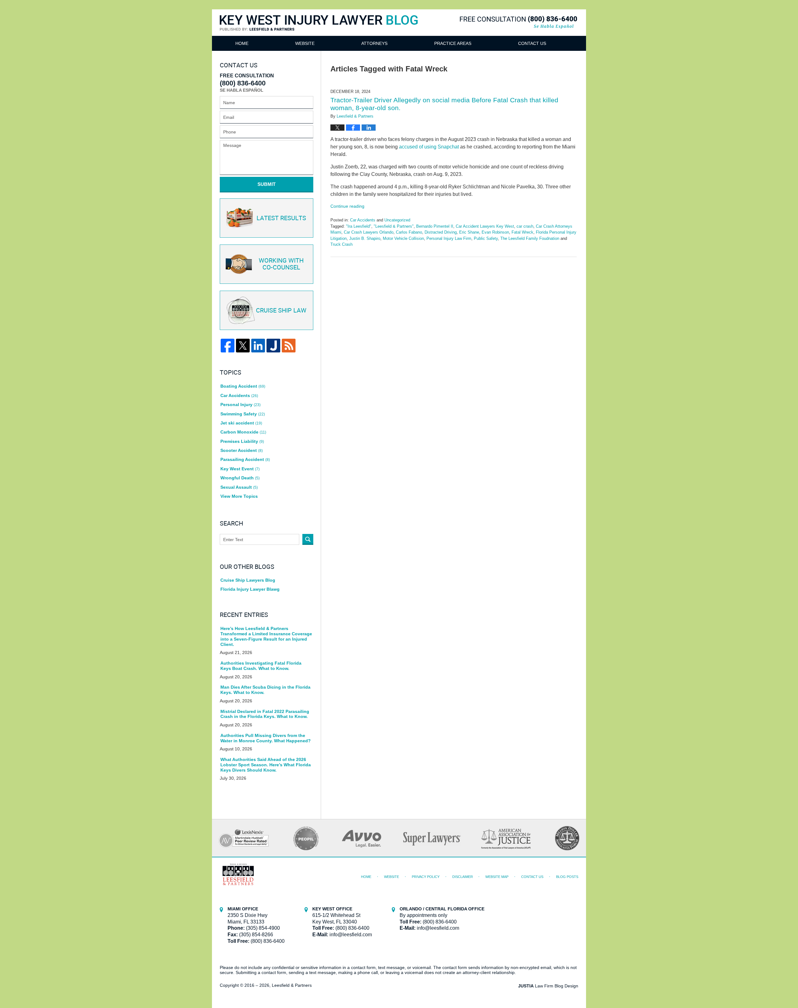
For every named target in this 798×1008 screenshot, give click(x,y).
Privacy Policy (426, 877)
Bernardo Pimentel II (434, 226)
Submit (266, 184)
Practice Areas (452, 43)
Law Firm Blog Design (548, 985)
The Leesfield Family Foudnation (529, 238)
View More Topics (239, 496)
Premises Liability (242, 441)
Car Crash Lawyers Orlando (368, 232)
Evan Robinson (495, 232)
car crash (525, 226)
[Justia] (273, 345)
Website (305, 43)
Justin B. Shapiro (364, 238)
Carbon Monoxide (243, 431)
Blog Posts (567, 877)
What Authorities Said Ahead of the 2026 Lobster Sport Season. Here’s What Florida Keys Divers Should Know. (265, 765)
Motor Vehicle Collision (403, 238)
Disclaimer (462, 877)
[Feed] (288, 345)
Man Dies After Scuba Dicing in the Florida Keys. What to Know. (265, 690)
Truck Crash (341, 244)
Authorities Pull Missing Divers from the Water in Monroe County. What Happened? (265, 738)
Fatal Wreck (522, 232)
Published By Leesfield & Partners (518, 22)
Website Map (496, 877)
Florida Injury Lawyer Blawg (250, 589)
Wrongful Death (240, 477)
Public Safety (486, 238)
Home (241, 43)
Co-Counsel (281, 264)
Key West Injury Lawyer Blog (319, 30)
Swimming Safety (242, 413)
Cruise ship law (281, 310)
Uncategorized (397, 220)
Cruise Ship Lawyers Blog (247, 580)
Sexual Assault (239, 487)
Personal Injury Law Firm (448, 238)
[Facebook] (227, 345)
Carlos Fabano (409, 232)
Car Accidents (362, 220)
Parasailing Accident (245, 459)
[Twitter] (243, 345)
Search (307, 539)
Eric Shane (469, 232)
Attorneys (374, 43)
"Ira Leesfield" (358, 226)
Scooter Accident (241, 450)
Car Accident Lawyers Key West (485, 226)
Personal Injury (240, 404)
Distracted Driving (441, 232)
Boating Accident (242, 386)
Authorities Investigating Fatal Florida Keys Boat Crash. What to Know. (260, 666)
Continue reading (347, 206)
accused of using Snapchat (429, 146)
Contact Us (532, 43)
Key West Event (240, 468)
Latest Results (281, 218)
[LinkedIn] (258, 345)
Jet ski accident (241, 422)
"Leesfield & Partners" (394, 226)
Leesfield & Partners (292, 985)
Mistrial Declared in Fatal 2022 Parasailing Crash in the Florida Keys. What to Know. (264, 714)
